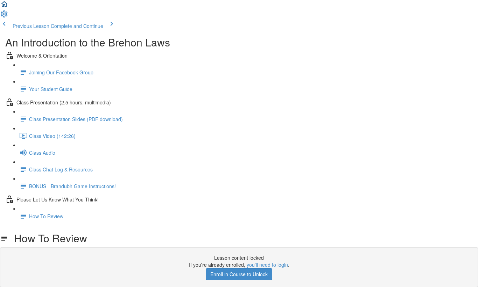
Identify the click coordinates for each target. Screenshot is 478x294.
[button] (4, 6)
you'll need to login (267, 264)
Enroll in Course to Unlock (239, 274)
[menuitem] (4, 16)
